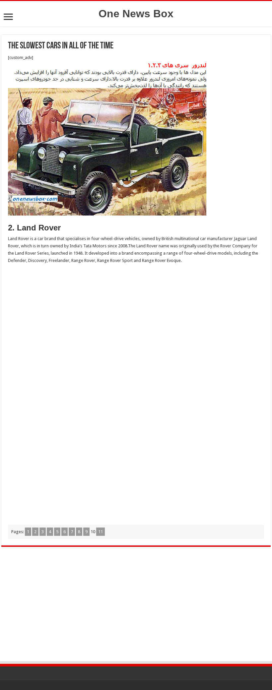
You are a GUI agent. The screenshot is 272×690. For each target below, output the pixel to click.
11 (100, 531)
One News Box (136, 14)
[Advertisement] (136, 317)
